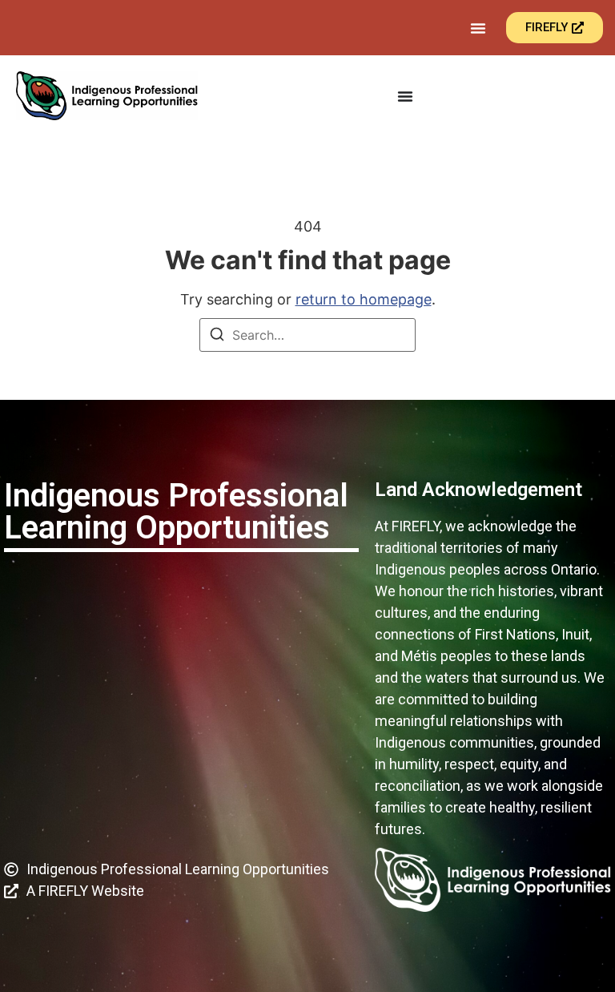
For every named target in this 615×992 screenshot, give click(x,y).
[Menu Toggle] (478, 28)
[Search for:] (307, 335)
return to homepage (363, 299)
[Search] (217, 336)
